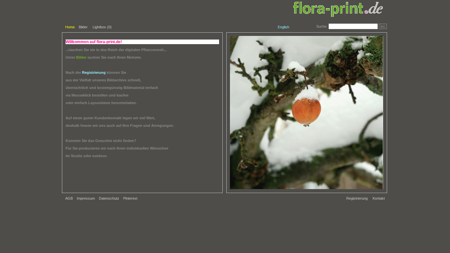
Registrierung (357, 198)
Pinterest (130, 198)
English (283, 27)
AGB (69, 198)
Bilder (83, 27)
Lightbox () (102, 27)
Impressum (86, 198)
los (382, 26)
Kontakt (379, 198)
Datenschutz (109, 198)
